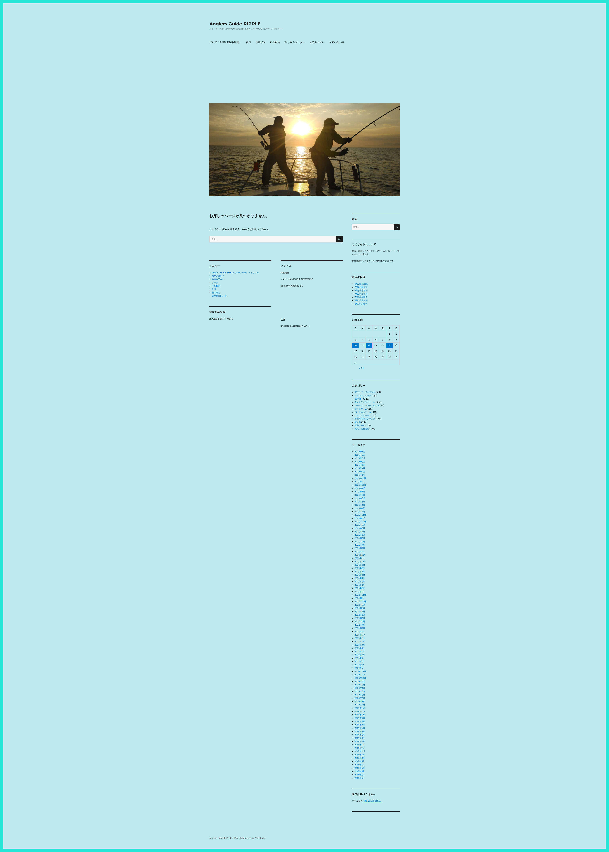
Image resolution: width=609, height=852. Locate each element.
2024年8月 (360, 528)
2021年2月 (360, 668)
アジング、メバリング (365, 392)
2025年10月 (360, 485)
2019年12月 (360, 708)
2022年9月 (360, 604)
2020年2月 (360, 704)
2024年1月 (360, 551)
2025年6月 (360, 498)
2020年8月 (360, 684)
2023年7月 (360, 571)
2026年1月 (360, 475)
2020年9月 (360, 681)
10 (355, 345)
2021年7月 (360, 651)
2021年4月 (360, 661)
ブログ (215, 282)
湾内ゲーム (360, 425)
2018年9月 (360, 758)
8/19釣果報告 (361, 303)
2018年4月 (360, 774)
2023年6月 (360, 574)
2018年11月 (360, 751)
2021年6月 (360, 654)
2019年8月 (360, 721)
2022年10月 (360, 601)
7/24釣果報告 (361, 293)
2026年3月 (360, 468)
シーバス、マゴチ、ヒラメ (367, 405)
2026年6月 (360, 458)
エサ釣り (359, 398)
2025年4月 (360, 505)
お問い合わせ (336, 42)
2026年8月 (360, 451)
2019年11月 (360, 711)
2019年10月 (360, 714)
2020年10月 (360, 678)
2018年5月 (360, 771)
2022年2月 (360, 628)
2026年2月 (360, 471)
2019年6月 (360, 728)
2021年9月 (360, 644)
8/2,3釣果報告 (361, 283)
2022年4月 (360, 621)
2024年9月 (360, 525)
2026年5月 (360, 461)
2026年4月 (360, 465)
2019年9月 (360, 718)
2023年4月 (360, 581)
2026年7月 (360, 455)
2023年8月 (360, 568)
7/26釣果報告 (361, 287)
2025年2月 (360, 511)
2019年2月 (360, 741)
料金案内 (275, 42)
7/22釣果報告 (361, 300)
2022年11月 (360, 598)
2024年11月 (360, 518)
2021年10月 (360, 641)
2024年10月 (360, 521)
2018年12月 (360, 748)
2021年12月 (360, 634)
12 (369, 345)
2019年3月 (360, 738)
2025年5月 (360, 501)
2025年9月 (360, 488)
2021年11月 (360, 638)
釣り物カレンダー (295, 42)
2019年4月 (360, 734)
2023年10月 (360, 561)
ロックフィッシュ (363, 415)
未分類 (358, 422)
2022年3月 (360, 624)
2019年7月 (360, 724)
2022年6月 (360, 614)
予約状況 (260, 42)
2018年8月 (360, 761)
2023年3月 (360, 584)
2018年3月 (360, 778)
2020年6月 (360, 691)
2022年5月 (360, 618)
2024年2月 (360, 548)
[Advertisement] (305, 77)
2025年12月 (360, 478)
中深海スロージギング (365, 418)
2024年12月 (360, 515)
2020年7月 (360, 688)
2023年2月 (360, 588)
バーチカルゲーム (363, 412)
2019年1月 (360, 744)
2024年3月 (360, 545)
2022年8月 (360, 608)
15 (389, 345)
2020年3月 (360, 701)
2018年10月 (360, 754)
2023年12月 (360, 555)
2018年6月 (360, 768)
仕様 (248, 42)
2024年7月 (360, 531)
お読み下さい (317, 42)
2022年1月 (360, 631)
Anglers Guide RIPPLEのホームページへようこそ (235, 272)
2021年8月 (360, 648)
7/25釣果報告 (361, 290)
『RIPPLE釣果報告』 (372, 801)
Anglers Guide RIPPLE (235, 23)
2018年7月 (360, 764)
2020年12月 (360, 671)
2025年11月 (360, 481)
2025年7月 (360, 495)
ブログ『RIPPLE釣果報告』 (225, 42)
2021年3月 (360, 664)
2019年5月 (360, 731)
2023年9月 (360, 565)
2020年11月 (360, 674)
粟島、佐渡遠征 (362, 428)
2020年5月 (360, 694)
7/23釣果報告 (361, 297)
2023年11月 (360, 558)
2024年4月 (360, 541)
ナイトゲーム (361, 408)
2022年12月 (360, 594)
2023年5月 (360, 578)
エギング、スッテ (363, 395)
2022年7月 (360, 611)
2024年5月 (360, 538)
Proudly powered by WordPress (250, 838)
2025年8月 (360, 491)
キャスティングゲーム (365, 402)
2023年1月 (360, 591)
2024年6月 (360, 535)
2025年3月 (360, 508)
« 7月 (361, 368)
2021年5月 (360, 658)
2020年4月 (360, 698)
